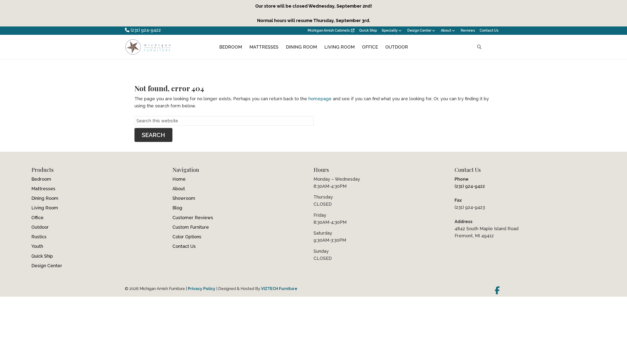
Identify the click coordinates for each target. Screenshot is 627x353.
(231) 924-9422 (145, 30)
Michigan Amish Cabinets (329, 30)
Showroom (183, 198)
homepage (320, 98)
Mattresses (263, 47)
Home (179, 179)
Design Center (419, 30)
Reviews (468, 30)
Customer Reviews (192, 217)
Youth (37, 246)
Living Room (339, 47)
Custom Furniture (190, 227)
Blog (177, 207)
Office (370, 47)
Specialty (390, 30)
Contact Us (489, 30)
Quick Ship (368, 30)
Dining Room (301, 47)
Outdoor (396, 47)
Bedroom (230, 47)
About (446, 30)
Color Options (186, 236)
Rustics (39, 236)
